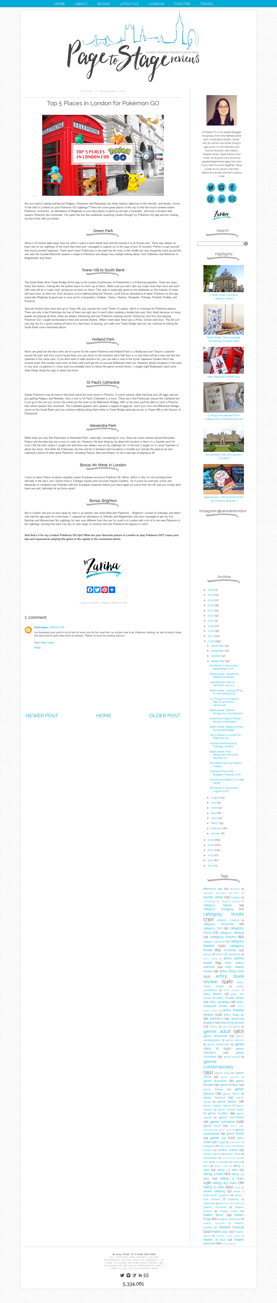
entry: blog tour (232, 971)
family (213, 1026)
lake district (225, 1146)
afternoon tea (212, 888)
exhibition (216, 1018)
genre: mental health (231, 1109)
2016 (211, 641)
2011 (211, 860)
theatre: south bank (227, 1235)
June (214, 807)
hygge (221, 1142)
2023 (211, 605)
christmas (230, 950)
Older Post (164, 715)
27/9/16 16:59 (56, 627)
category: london (98, 603)
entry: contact (232, 990)
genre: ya (217, 1138)
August (215, 797)
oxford (237, 1162)
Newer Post (42, 715)
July (214, 802)
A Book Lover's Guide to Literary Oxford (224, 296)
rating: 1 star (221, 1166)
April (214, 818)
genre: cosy (222, 1072)
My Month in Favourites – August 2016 (225, 789)
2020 (211, 620)
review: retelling (214, 1191)
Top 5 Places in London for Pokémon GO (225, 736)
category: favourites (218, 924)
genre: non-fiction (231, 1117)
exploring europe (232, 1022)
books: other (213, 897)
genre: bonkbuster (218, 1044)
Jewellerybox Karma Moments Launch (222, 684)
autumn (235, 888)
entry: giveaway (219, 1002)
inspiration (235, 1142)
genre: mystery (218, 1113)
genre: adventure (215, 1036)
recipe (237, 1187)
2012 (211, 855)
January (216, 833)
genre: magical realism (217, 1105)
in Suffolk (223, 458)
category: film (212, 928)
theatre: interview (214, 1223)
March (215, 823)
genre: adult (217, 1031)
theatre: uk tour (214, 1239)
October (216, 655)
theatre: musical (231, 1227)
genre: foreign (213, 1089)
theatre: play (220, 1231)
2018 (211, 630)
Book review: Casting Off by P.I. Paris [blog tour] (226, 692)
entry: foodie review (230, 998)
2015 (211, 839)
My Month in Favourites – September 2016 (225, 667)
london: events (228, 1150)
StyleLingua (41, 627)
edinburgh (234, 954)
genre (236, 1026)
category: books (223, 914)
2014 (211, 844)
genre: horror (231, 1093)
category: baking (230, 901)
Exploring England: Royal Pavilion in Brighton (225, 720)
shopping (233, 1199)
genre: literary (227, 1101)
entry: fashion (212, 994)
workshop (227, 1243)
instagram (209, 1146)
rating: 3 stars (213, 1174)
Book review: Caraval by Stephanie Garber (224, 675)
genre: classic (232, 1056)
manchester (210, 1157)
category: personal (214, 941)
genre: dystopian (215, 1081)
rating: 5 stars (213, 1187)
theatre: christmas (215, 1207)
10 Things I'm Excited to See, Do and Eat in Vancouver (224, 702)
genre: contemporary (218, 1064)
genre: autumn (235, 1040)
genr (225, 1026)
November (217, 650)
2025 (211, 594)
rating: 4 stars (232, 1178)
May (214, 812)
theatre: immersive (229, 1219)
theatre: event (229, 1211)
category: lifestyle (232, 932)
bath (236, 893)
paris (206, 1165)
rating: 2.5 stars (227, 1169)
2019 (211, 625)
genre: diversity (230, 1077)
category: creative (228, 920)
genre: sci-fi (211, 1125)
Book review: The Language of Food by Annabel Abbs (223, 339)
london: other (118, 603)
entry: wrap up (234, 1014)
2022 (211, 610)
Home (103, 715)
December (217, 645)
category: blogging (218, 909)
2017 (211, 636)
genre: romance (222, 1122)
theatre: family (213, 1215)
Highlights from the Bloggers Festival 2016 (225, 773)
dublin (219, 954)
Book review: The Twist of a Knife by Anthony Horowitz (223, 499)
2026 (211, 589)
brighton (236, 897)
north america (229, 1158)
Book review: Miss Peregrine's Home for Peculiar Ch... (224, 754)
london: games (212, 1153)
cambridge (209, 901)
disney (207, 954)
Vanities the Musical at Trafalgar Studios (223, 745)
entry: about (210, 958)
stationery (209, 1203)
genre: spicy (225, 1129)
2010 (211, 865)
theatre (237, 1203)
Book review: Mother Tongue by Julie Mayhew (226, 712)
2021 (211, 615)
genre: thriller (235, 1133)
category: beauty (217, 905)
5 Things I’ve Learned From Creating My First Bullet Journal (224, 417)
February (217, 828)
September (218, 661)
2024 (211, 600)
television (224, 1203)
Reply (37, 647)
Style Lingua (47, 642)
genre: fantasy (229, 1084)
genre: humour (214, 1097)
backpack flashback (215, 893)
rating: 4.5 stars (225, 1183)
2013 (211, 850)
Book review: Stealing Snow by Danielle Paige (226, 728)
